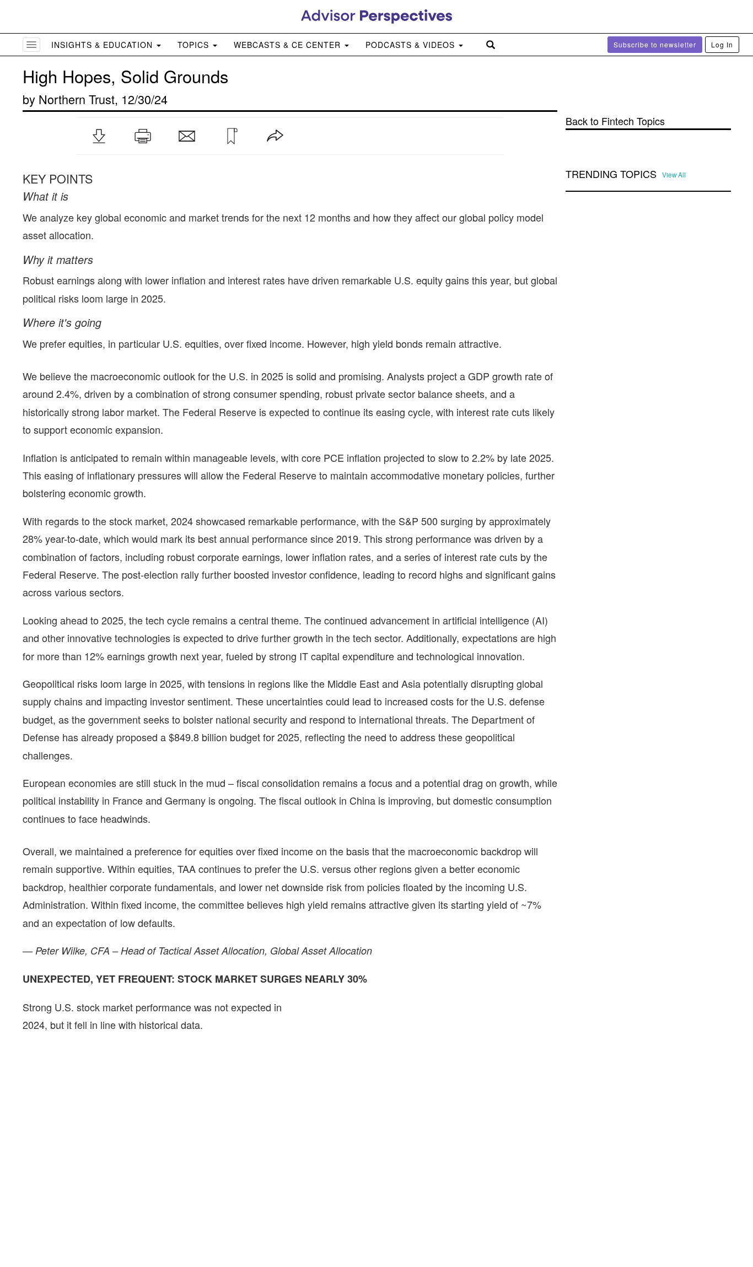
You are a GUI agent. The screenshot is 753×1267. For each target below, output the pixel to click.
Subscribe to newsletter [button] (655, 44)
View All (674, 174)
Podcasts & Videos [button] (411, 44)
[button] (99, 136)
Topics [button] (195, 44)
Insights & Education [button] (103, 44)
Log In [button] (722, 44)
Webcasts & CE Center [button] (288, 44)
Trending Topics (611, 174)
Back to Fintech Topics (615, 121)
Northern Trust (77, 98)
